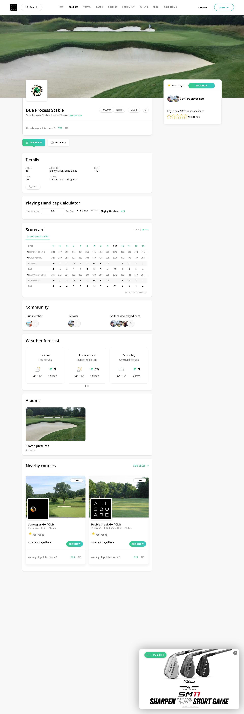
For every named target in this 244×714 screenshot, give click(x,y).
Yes (60, 128)
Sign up (224, 7)
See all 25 (139, 465)
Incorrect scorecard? (136, 292)
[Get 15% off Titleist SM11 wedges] (189, 679)
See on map (76, 115)
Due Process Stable (37, 236)
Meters (145, 230)
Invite (119, 109)
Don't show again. (190, 706)
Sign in (202, 7)
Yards (136, 230)
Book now (75, 544)
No (67, 128)
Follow (106, 109)
